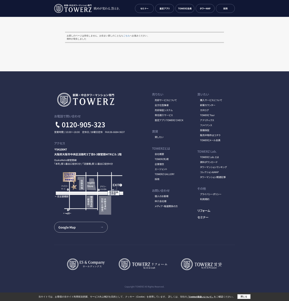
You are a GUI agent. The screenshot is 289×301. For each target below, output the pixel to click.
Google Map (67, 227)
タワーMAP (205, 8)
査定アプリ (165, 8)
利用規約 (204, 199)
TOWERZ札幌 (162, 159)
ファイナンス (206, 125)
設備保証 (204, 130)
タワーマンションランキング (213, 167)
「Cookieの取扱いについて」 (200, 297)
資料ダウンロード (209, 162)
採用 (225, 8)
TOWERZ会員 (185, 8)
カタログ (204, 110)
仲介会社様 (160, 201)
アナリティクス (207, 120)
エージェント (161, 169)
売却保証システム (164, 110)
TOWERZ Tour (207, 115)
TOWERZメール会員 (210, 140)
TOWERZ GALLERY (164, 174)
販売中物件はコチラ (210, 135)
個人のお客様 (161, 196)
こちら (126, 35)
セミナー (144, 8)
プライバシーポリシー (210, 194)
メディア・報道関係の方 (166, 206)
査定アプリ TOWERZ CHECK (169, 120)
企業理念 (159, 164)
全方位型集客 (162, 105)
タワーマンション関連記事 (213, 177)
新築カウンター (207, 105)
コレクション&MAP (209, 172)
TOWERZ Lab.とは (209, 157)
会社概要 (159, 154)
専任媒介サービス (164, 115)
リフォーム (203, 210)
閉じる (244, 296)
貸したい (159, 137)
